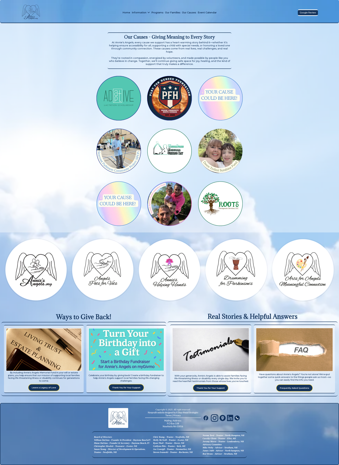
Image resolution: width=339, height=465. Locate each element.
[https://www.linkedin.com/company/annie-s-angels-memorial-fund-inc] (230, 418)
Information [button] (139, 12)
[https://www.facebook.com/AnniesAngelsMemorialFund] (206, 418)
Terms (168, 415)
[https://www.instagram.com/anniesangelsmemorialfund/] (214, 418)
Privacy (177, 415)
